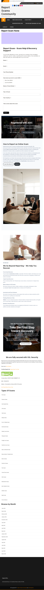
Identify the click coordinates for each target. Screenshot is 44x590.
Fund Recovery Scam (5, 445)
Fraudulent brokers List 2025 (33, 23)
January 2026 (4, 516)
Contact (5, 27)
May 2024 (3, 531)
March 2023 (4, 553)
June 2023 (3, 545)
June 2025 (3, 522)
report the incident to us (17, 339)
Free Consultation (17, 19)
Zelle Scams (4, 477)
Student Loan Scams (5, 431)
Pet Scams (4, 394)
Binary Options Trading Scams (7, 454)
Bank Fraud (4, 495)
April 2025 (3, 528)
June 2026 (3, 508)
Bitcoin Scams (4, 458)
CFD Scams (4, 408)
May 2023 (3, 548)
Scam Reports (8, 366)
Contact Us (15, 343)
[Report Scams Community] (3, 20)
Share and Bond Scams (6, 449)
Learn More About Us (8, 164)
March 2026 (4, 511)
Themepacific (31, 587)
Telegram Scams (5, 435)
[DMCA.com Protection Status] (7, 373)
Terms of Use (10, 387)
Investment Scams (5, 426)
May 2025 (3, 525)
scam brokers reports (24, 125)
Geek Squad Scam (5, 403)
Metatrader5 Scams (5, 481)
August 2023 (4, 539)
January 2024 (4, 533)
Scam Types (28, 19)
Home (8, 19)
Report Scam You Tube (14, 369)
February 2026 (4, 514)
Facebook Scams (5, 463)
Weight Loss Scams (5, 440)
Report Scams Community (8, 11)
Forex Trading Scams (6, 422)
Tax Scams (4, 467)
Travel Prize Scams (5, 472)
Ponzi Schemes (4, 499)
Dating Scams (4, 417)
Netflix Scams (4, 490)
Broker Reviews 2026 (17, 23)
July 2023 (3, 542)
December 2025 (4, 519)
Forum (11, 27)
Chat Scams (4, 413)
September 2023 (5, 536)
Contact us (17, 164)
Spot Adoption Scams (5, 486)
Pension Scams (4, 399)
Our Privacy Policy (4, 387)
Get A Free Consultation (25, 343)
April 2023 (3, 551)
